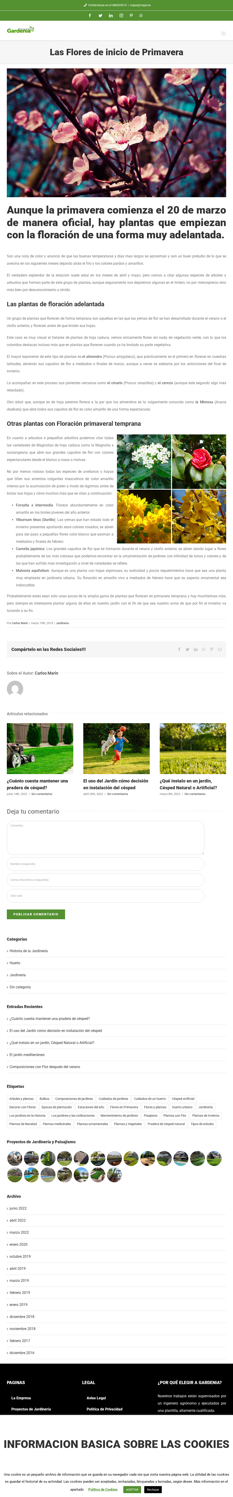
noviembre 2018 (22, 1329)
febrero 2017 (20, 1341)
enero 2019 (19, 1305)
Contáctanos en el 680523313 (107, 5)
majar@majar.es (140, 5)
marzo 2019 (19, 1280)
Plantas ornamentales (92, 1124)
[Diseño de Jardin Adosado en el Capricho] (98, 1175)
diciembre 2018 (22, 1317)
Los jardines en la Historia (27, 1116)
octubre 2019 (20, 1256)
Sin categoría (20, 987)
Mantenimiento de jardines (119, 1116)
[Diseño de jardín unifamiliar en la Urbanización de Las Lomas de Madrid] (31, 1175)
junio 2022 (18, 1208)
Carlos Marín (20, 623)
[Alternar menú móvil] (223, 33)
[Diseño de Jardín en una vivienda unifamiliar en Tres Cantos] (81, 1158)
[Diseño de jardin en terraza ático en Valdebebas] (81, 1175)
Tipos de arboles (202, 1124)
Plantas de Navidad (23, 1124)
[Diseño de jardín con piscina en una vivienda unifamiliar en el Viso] (48, 1175)
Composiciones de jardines (74, 1099)
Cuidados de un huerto (150, 1099)
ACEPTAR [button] (132, 1489)
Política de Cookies (103, 1489)
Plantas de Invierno (205, 1116)
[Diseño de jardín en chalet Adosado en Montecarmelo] (31, 1158)
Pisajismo (150, 1116)
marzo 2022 (19, 1232)
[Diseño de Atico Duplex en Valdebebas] (114, 1175)
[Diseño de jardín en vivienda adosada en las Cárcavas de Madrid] (15, 1175)
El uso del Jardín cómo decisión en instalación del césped (116, 748)
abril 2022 (18, 1220)
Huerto (15, 963)
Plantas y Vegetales (128, 1124)
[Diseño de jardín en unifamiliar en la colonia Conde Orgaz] (197, 1158)
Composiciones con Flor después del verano (45, 1067)
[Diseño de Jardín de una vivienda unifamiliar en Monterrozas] (147, 1158)
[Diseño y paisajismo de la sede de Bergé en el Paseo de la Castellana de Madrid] (64, 1158)
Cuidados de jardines (113, 1099)
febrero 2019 (20, 1292)
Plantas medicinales (57, 1124)
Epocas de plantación (57, 1107)
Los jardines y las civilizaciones (73, 1116)
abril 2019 (18, 1268)
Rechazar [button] (153, 1489)
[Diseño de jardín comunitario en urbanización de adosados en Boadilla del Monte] (131, 1158)
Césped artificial (183, 1099)
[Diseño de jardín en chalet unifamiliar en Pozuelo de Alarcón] (48, 1158)
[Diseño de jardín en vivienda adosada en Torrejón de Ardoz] (98, 1158)
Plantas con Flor (174, 1116)
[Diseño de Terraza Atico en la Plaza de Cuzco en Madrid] (114, 1158)
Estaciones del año (91, 1107)
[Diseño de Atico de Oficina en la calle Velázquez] (15, 1158)
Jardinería (62, 623)
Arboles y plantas (21, 1099)
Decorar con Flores (22, 1107)
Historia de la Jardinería (29, 951)
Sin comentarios (41, 794)
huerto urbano (182, 1107)
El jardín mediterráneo (27, 1055)
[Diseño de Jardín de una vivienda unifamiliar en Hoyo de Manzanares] (181, 1158)
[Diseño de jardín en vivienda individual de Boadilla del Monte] (214, 1158)
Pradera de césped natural (166, 1124)
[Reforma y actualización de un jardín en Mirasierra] (164, 1158)
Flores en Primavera (124, 1107)
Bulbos (44, 1099)
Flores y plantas (155, 1107)
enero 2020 (19, 1244)
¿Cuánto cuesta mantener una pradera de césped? (40, 748)
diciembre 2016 (22, 1353)
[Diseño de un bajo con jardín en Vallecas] (64, 1175)
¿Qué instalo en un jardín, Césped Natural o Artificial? (193, 748)
